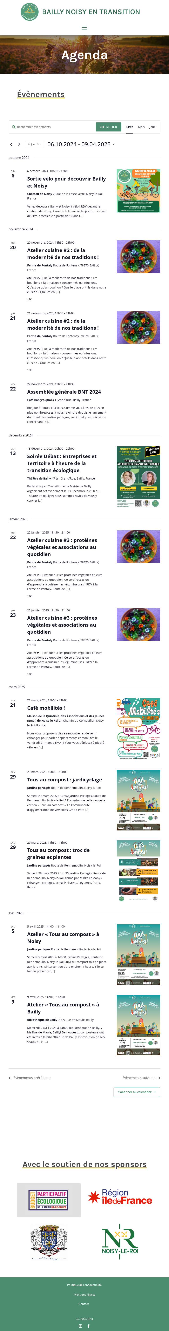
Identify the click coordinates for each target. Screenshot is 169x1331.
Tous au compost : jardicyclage (64, 779)
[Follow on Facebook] (88, 1326)
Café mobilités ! (46, 707)
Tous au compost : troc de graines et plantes (58, 853)
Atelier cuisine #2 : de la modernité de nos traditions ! (63, 253)
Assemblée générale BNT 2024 (64, 391)
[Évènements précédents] (11, 144)
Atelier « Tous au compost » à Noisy (63, 937)
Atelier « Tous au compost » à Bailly (63, 1008)
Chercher (108, 127)
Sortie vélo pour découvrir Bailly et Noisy (66, 182)
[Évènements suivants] (19, 144)
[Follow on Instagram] (80, 1326)
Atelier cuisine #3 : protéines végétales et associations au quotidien (62, 547)
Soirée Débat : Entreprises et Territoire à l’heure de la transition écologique (61, 463)
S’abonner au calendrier (134, 1092)
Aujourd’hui (34, 144)
